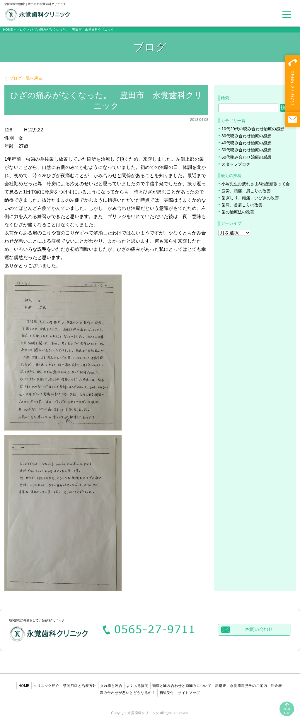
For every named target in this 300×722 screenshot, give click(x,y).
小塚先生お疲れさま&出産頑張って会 (255, 184)
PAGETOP (287, 711)
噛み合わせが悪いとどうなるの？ (127, 693)
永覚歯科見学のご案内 (248, 686)
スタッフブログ (235, 164)
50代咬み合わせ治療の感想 (246, 150)
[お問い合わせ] (292, 119)
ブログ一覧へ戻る (25, 78)
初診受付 (166, 693)
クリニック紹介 (46, 686)
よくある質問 (137, 686)
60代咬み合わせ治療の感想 (246, 157)
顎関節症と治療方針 (79, 686)
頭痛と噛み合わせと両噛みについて (182, 686)
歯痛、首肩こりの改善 (241, 205)
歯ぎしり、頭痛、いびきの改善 (250, 198)
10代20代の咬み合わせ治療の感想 (252, 129)
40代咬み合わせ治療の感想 (246, 143)
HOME (8, 29)
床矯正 (220, 686)
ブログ (21, 29)
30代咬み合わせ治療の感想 (246, 136)
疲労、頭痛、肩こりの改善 (246, 191)
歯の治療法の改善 (237, 212)
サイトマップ (189, 693)
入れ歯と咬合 (111, 686)
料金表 (276, 686)
